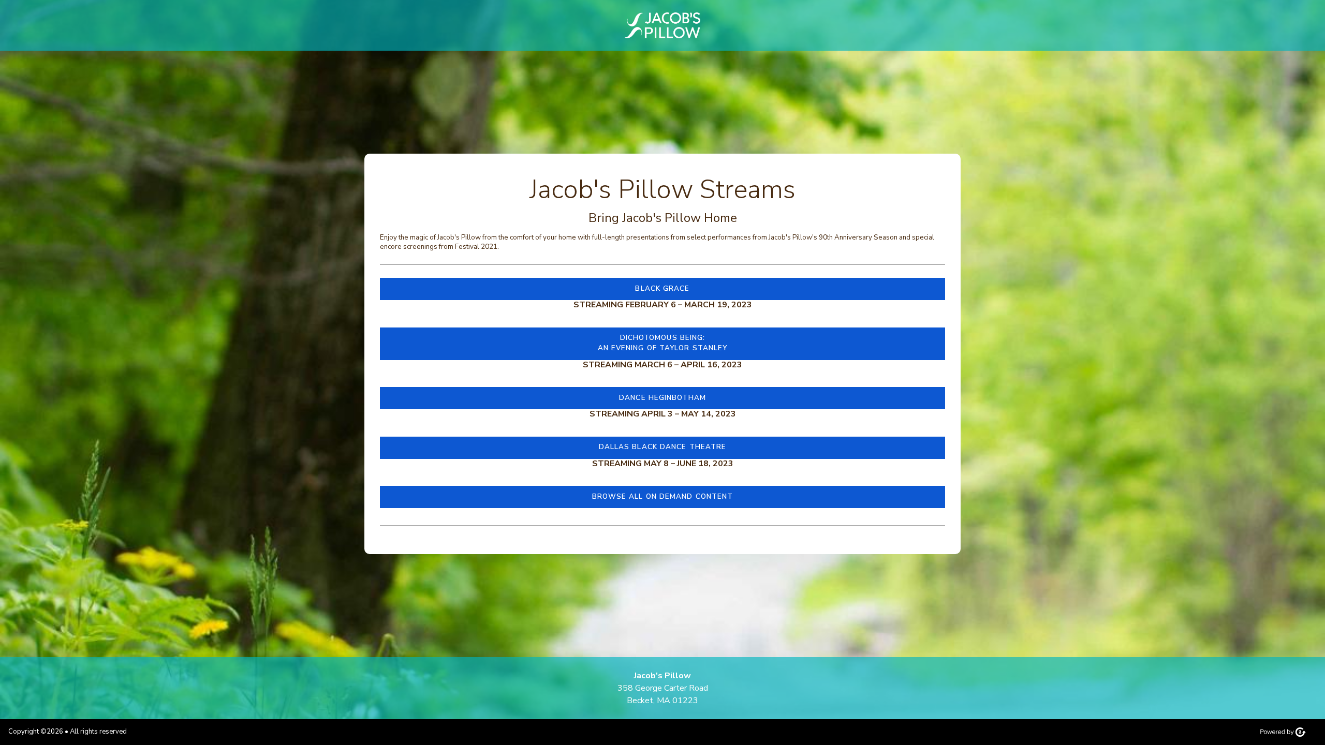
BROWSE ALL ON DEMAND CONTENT (662, 496)
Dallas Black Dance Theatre (663, 447)
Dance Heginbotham (662, 398)
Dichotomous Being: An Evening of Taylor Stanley (663, 343)
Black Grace (662, 288)
